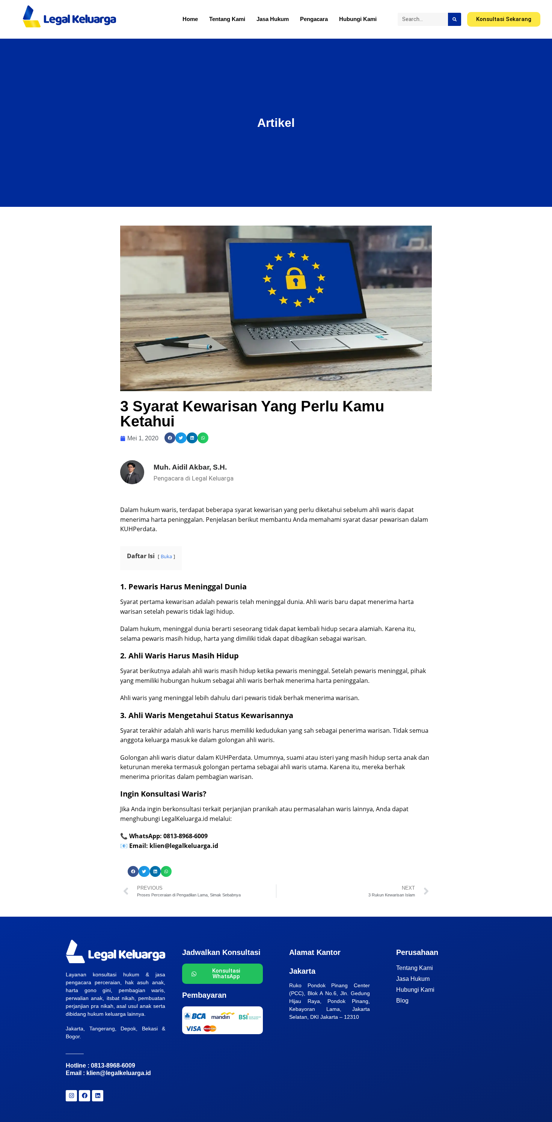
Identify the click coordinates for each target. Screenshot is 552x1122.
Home (190, 19)
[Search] (454, 19)
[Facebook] (84, 1095)
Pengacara (314, 19)
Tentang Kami (227, 19)
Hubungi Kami (358, 19)
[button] (169, 437)
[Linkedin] (97, 1095)
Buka (166, 556)
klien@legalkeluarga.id (118, 1073)
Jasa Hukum (272, 19)
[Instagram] (71, 1095)
